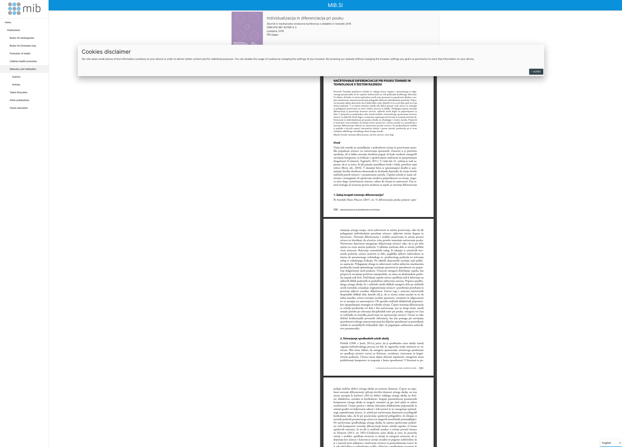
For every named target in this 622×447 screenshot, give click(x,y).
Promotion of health (20, 53)
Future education (19, 107)
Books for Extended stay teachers (23, 47)
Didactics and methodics (23, 69)
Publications (13, 30)
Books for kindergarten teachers (22, 39)
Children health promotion (23, 61)
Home (8, 22)
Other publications (19, 100)
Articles (16, 84)
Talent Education (18, 92)
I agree (536, 71)
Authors (16, 76)
